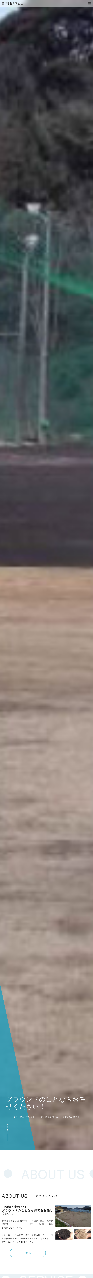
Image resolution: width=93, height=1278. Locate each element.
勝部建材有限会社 (12, 3)
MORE (27, 1252)
